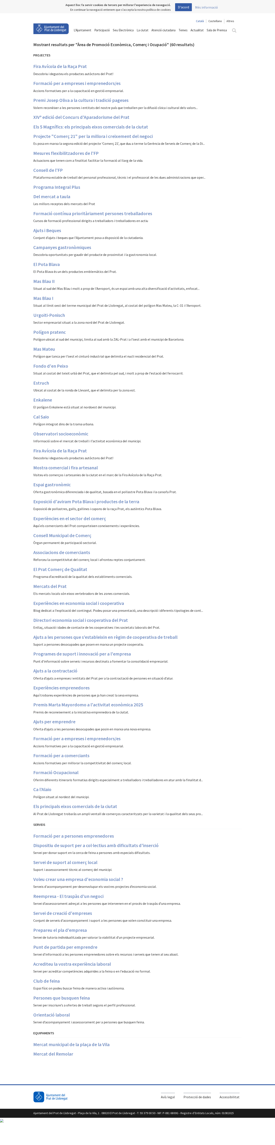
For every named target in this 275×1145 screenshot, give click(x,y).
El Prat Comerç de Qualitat (60, 569)
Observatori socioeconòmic (60, 434)
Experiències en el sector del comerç (69, 518)
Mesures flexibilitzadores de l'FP (66, 153)
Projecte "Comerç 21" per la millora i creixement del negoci (93, 136)
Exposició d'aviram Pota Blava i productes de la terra (86, 501)
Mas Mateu (44, 349)
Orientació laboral (51, 1015)
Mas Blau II (44, 281)
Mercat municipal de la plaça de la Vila (71, 1044)
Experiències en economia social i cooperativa (78, 603)
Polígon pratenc (49, 332)
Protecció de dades (197, 1097)
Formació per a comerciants (61, 755)
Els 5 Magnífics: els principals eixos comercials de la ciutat (90, 127)
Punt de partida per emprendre (65, 947)
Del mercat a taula (51, 196)
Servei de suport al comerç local (65, 862)
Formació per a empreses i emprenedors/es (77, 83)
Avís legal (168, 1097)
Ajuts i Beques (47, 230)
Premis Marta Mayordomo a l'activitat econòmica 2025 (88, 705)
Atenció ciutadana (163, 30)
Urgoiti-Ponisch (49, 315)
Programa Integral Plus (56, 187)
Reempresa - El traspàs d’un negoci (68, 896)
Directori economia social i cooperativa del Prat (80, 620)
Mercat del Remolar (53, 1054)
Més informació (206, 7)
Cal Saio (41, 417)
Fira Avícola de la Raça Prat (60, 66)
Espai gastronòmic (52, 485)
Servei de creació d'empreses (62, 913)
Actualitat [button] (197, 30)
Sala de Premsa (217, 30)
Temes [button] (183, 30)
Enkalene (42, 400)
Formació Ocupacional (55, 772)
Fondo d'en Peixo (50, 366)
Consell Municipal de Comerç (62, 535)
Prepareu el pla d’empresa (60, 930)
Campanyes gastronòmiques (62, 247)
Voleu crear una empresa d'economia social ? (78, 879)
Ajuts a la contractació (55, 671)
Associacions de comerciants (61, 552)
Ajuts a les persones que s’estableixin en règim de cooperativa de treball (105, 637)
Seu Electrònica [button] (123, 30)
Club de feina (46, 981)
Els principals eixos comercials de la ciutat (75, 806)
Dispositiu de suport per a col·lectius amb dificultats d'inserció (96, 845)
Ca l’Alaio (42, 789)
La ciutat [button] (142, 30)
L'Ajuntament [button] (82, 30)
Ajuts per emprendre (54, 722)
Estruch (41, 383)
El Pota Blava (46, 264)
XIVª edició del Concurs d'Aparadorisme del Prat (81, 117)
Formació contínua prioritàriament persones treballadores (92, 213)
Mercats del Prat (50, 586)
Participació (102, 30)
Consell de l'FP (48, 170)
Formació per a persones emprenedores (73, 836)
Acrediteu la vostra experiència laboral (72, 964)
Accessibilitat (230, 1097)
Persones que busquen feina (61, 998)
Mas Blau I (43, 298)
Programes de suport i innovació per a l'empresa (82, 654)
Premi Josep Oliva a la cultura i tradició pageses (80, 100)
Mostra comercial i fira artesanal (65, 468)
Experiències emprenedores (61, 688)
